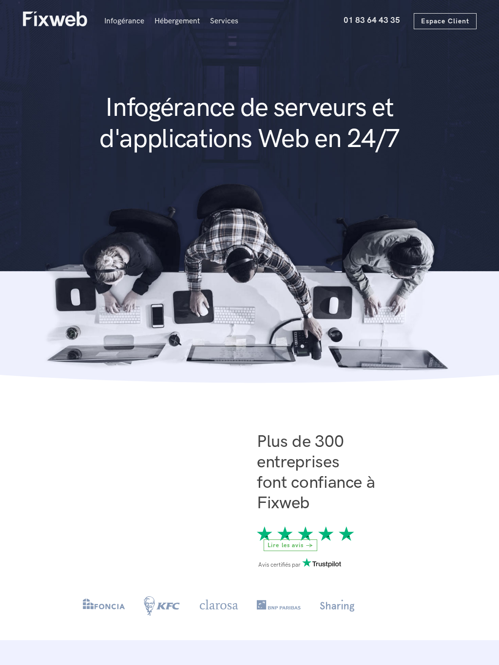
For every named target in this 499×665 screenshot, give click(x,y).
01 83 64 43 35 (372, 20)
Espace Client (445, 21)
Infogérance (124, 21)
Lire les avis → (290, 545)
